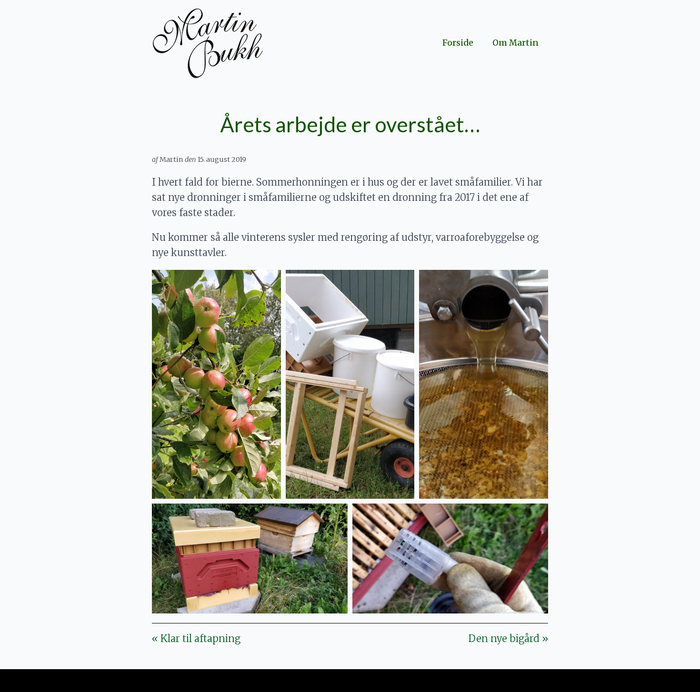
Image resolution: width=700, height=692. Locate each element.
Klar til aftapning (196, 638)
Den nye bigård (508, 638)
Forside (457, 43)
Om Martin (515, 43)
